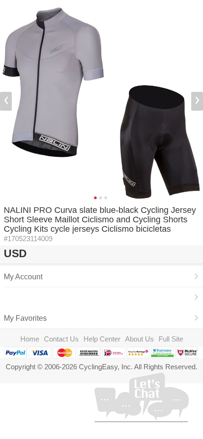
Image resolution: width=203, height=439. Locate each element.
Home (29, 339)
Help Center (102, 339)
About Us (139, 339)
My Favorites (25, 318)
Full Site (171, 339)
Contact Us (61, 339)
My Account (23, 276)
